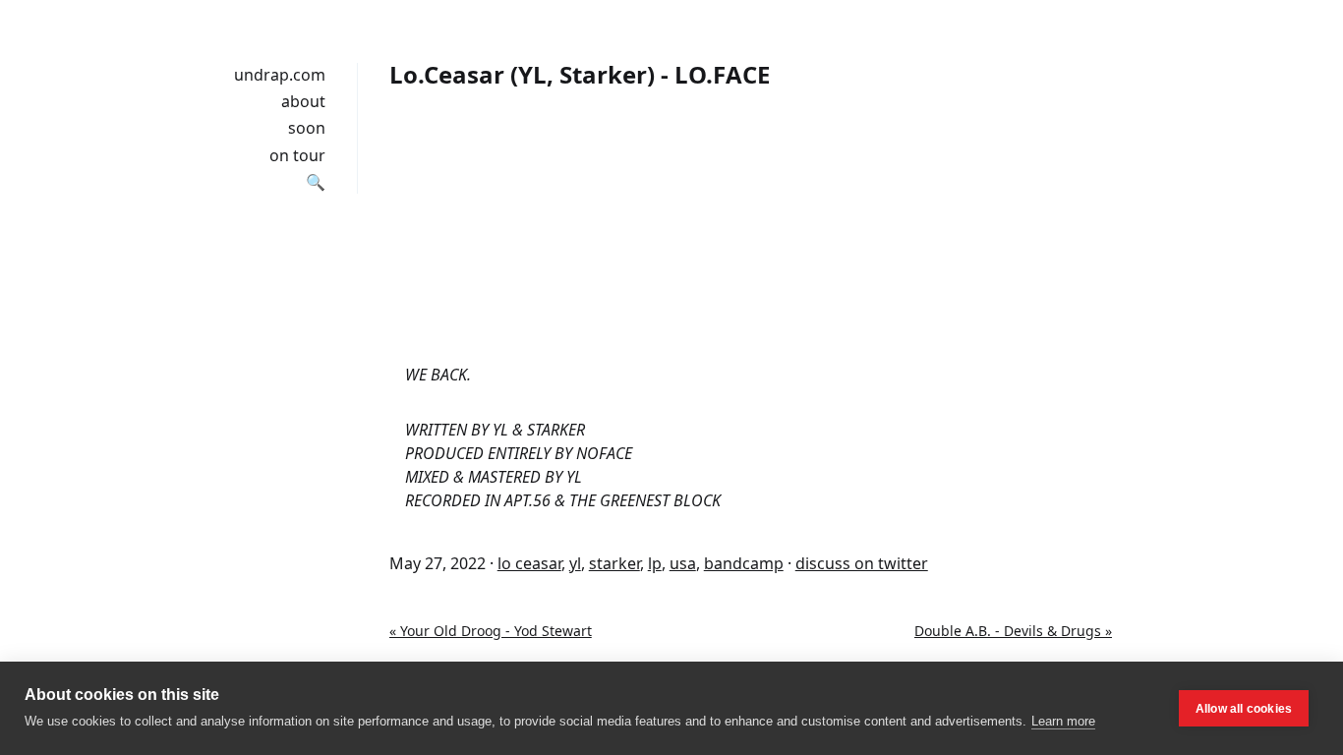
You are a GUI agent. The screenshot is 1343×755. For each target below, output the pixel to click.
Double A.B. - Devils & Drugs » (1013, 630)
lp (655, 563)
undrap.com (279, 75)
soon (306, 128)
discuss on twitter (861, 563)
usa (683, 563)
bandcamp (744, 563)
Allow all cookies (1244, 709)
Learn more (1063, 721)
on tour (297, 155)
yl (575, 563)
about (303, 101)
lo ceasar (529, 563)
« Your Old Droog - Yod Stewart (490, 630)
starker (614, 563)
